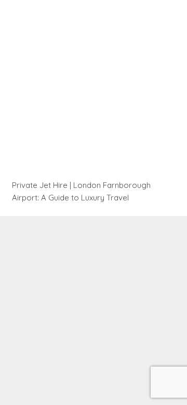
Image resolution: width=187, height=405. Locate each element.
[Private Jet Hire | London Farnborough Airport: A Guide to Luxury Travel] (94, 94)
